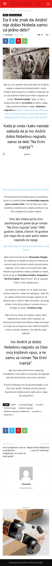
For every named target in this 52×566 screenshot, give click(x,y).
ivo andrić (39, 405)
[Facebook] (5, 41)
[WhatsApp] (24, 41)
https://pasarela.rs (26, 488)
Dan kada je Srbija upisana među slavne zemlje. (26, 189)
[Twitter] (12, 41)
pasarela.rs (36, 411)
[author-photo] (26, 480)
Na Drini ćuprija (10, 408)
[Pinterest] (18, 41)
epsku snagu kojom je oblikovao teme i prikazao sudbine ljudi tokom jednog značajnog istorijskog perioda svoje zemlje (26, 114)
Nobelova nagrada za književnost (16, 411)
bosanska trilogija (26, 405)
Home (5, 10)
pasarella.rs (8, 415)
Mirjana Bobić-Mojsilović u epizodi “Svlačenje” (38, 449)
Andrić (13, 405)
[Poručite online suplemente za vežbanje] (26, 532)
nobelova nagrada (26, 408)
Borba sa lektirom (25, 10)
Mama (12, 10)
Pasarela (9, 35)
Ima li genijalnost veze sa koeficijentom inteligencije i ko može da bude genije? (14, 452)
